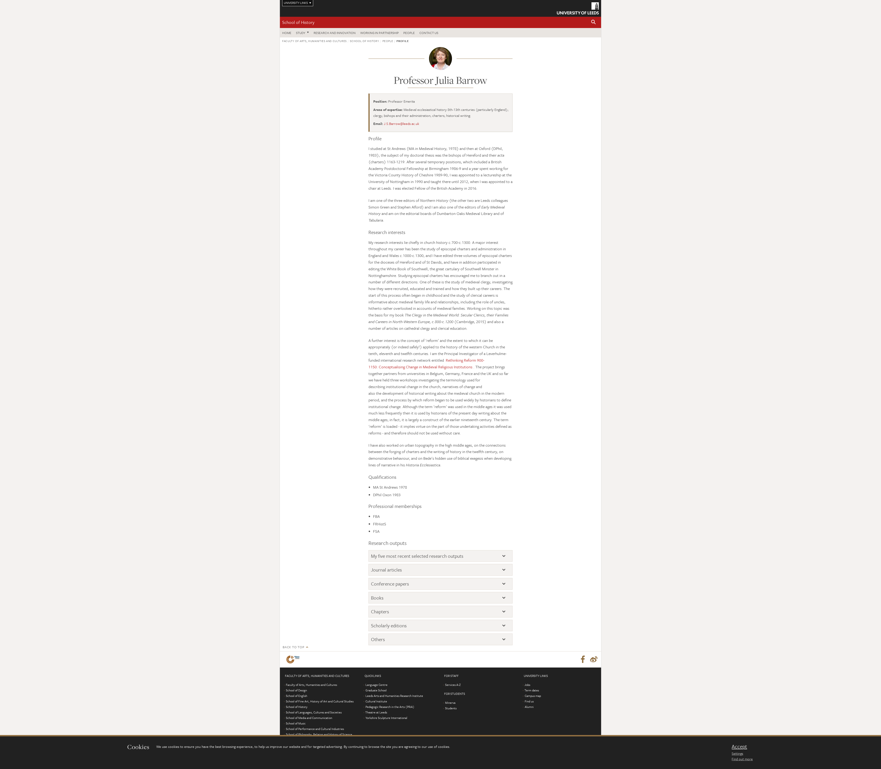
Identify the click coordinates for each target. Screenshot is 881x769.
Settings (737, 753)
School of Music (296, 723)
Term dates (531, 690)
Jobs (527, 684)
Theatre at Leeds (376, 712)
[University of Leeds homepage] (578, 8)
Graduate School (376, 690)
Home (286, 32)
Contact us (428, 32)
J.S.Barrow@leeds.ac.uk (401, 123)
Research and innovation (335, 32)
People (409, 32)
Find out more (742, 758)
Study (300, 32)
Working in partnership (379, 32)
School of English (296, 695)
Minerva (450, 702)
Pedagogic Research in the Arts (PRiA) (389, 706)
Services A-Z (453, 684)
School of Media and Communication (309, 717)
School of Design (296, 690)
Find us (529, 701)
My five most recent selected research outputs (417, 556)
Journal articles (386, 569)
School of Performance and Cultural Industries (315, 729)
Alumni (529, 706)
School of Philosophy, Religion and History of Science (319, 734)
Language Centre (376, 684)
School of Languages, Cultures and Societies (314, 712)
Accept (739, 746)
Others (378, 639)
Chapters (380, 611)
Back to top (293, 647)
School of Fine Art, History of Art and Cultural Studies (320, 701)
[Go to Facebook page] (582, 659)
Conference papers (390, 583)
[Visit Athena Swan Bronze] (294, 659)
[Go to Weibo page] (593, 659)
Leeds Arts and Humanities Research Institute (394, 695)
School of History (298, 22)
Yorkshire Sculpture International (386, 717)
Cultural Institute (376, 701)
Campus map (533, 695)
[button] (593, 22)
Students (451, 708)
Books (377, 597)
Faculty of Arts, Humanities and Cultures (314, 41)
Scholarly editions (389, 625)
